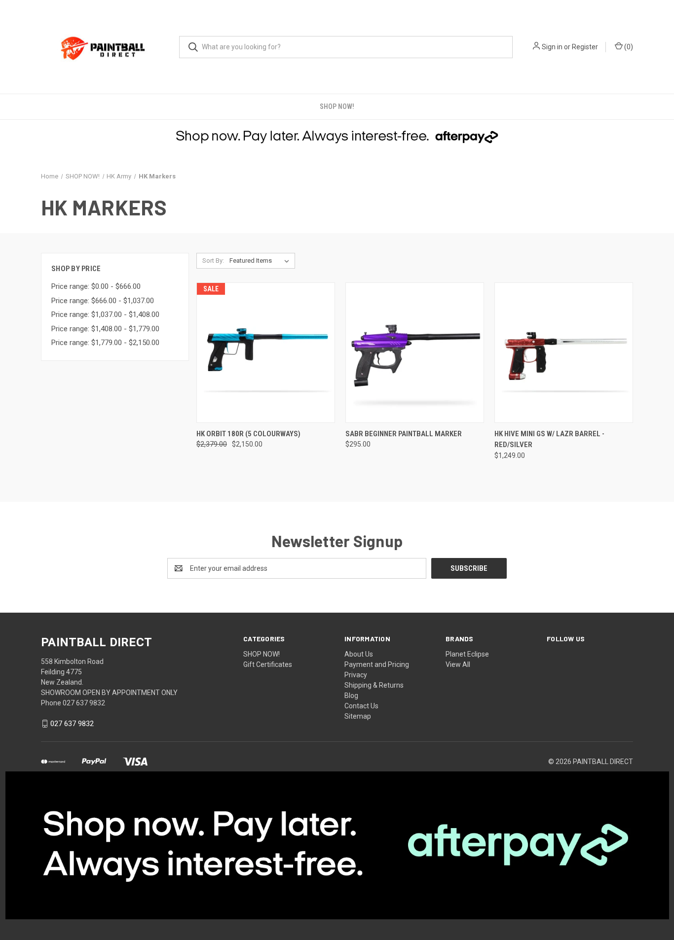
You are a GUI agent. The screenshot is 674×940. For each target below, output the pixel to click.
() (628, 47)
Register (585, 47)
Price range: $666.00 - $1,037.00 (102, 300)
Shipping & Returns (374, 685)
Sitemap (357, 716)
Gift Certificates (267, 664)
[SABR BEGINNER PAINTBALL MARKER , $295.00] (414, 352)
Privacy (355, 675)
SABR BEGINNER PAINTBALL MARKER (403, 433)
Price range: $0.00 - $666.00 (96, 286)
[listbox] (261, 260)
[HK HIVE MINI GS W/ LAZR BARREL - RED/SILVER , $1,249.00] (563, 352)
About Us (358, 654)
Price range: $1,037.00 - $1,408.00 (105, 314)
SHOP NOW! (337, 106)
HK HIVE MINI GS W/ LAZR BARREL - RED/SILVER (549, 439)
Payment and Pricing (376, 664)
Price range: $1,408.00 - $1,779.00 (105, 328)
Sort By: (213, 260)
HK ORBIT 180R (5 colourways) (248, 433)
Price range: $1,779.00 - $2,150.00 (105, 342)
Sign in (552, 47)
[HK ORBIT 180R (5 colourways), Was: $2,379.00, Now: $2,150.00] (265, 352)
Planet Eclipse (467, 654)
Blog (351, 695)
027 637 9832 (72, 723)
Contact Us (361, 706)
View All (458, 664)
